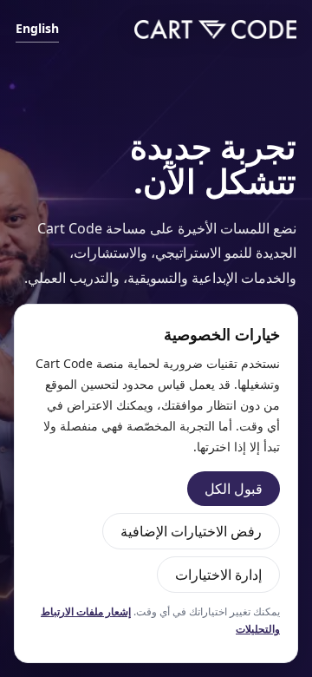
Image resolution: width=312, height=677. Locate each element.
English (37, 28)
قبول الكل (234, 488)
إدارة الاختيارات (218, 574)
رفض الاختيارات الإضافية (191, 531)
